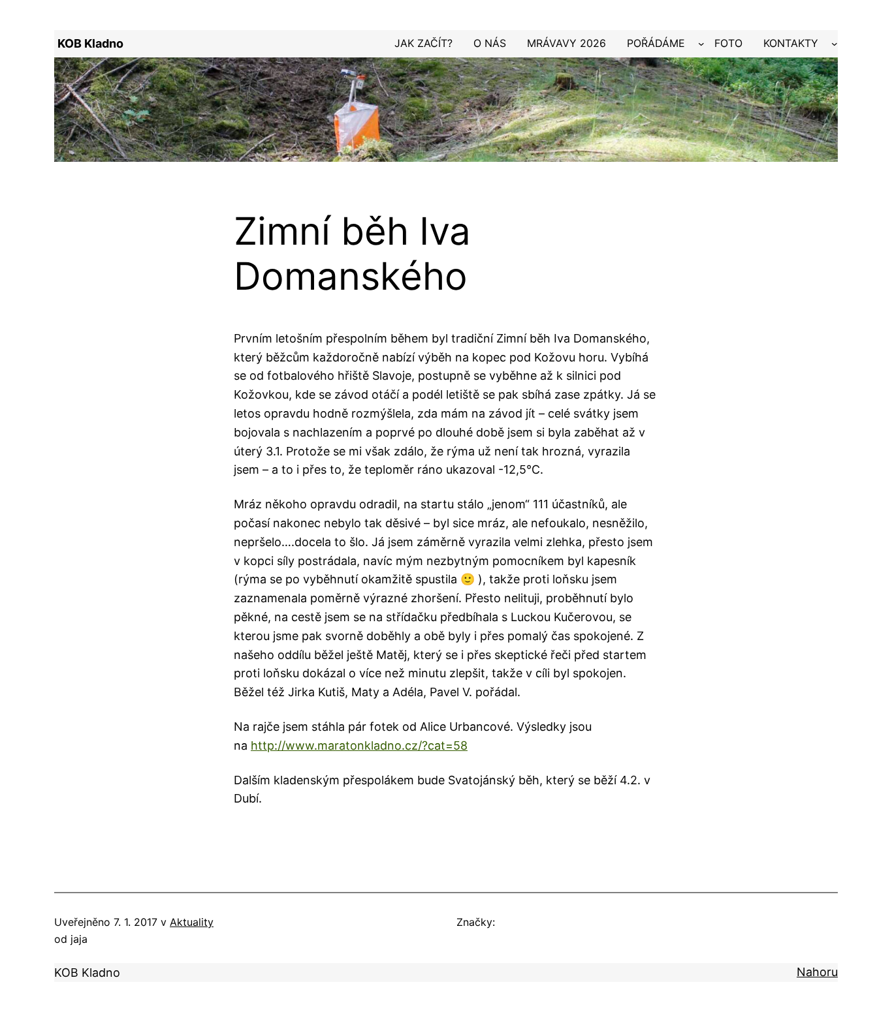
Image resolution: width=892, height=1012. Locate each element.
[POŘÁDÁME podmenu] (701, 43)
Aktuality (192, 921)
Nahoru (817, 972)
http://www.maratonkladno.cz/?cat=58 (359, 745)
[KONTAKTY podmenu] (834, 43)
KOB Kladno (90, 43)
